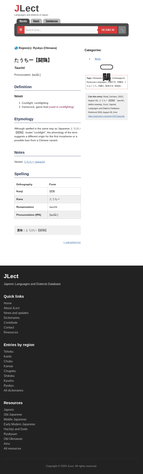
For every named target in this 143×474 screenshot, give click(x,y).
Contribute (11, 322)
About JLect (11, 308)
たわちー (34, 161)
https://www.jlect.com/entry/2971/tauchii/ (106, 116)
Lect (26, 8)
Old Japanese (13, 414)
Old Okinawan (13, 438)
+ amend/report (72, 242)
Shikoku (9, 375)
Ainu (7, 443)
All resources (12, 448)
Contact (9, 327)
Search (106, 30)
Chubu (8, 361)
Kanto (8, 356)
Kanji (36, 21)
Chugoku (10, 371)
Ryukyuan (10, 434)
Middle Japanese (15, 419)
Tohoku (8, 351)
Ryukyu (9, 385)
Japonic (9, 409)
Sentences (52, 21)
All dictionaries (13, 390)
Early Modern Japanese (19, 424)
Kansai (8, 366)
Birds (98, 58)
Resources (11, 332)
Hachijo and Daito (16, 429)
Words (23, 21)
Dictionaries (12, 317)
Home (8, 303)
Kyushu (9, 380)
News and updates (16, 313)
